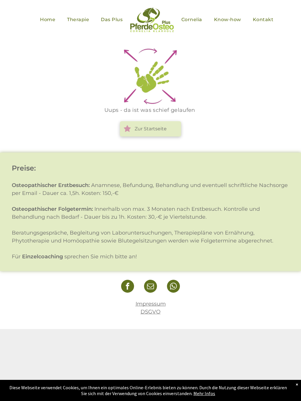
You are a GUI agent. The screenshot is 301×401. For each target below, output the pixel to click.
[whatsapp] (173, 287)
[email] (150, 287)
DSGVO (150, 312)
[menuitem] (47, 19)
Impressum (151, 304)
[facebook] (127, 287)
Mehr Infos (204, 393)
